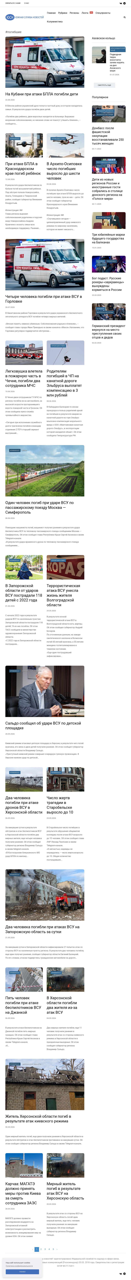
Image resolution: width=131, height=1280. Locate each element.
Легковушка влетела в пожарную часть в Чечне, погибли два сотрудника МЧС (23, 378)
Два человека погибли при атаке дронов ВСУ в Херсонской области (23, 805)
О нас (26, 3)
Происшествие (17, 42)
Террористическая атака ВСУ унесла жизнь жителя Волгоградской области (63, 595)
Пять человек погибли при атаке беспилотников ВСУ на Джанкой (23, 1005)
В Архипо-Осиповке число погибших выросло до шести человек (64, 171)
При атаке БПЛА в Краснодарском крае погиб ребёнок (23, 169)
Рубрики (62, 13)
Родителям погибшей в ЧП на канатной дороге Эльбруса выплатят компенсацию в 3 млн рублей (64, 383)
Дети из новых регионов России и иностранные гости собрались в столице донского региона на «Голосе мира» (107, 189)
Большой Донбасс (105, 111)
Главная (51, 13)
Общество (101, 166)
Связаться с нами (12, 3)
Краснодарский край (36, 42)
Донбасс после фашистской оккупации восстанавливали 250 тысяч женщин (108, 135)
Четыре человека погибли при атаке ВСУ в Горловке (43, 299)
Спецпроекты (103, 13)
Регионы (74, 13)
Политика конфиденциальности (19, 1266)
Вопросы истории (105, 114)
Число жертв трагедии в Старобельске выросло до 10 (60, 805)
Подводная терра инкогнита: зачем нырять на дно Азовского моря (117, 62)
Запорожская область (32, 874)
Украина (100, 261)
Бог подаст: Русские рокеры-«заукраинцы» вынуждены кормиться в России (108, 284)
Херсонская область (31, 671)
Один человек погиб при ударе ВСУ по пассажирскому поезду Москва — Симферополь (39, 507)
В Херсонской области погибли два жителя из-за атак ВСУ (62, 1005)
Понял (22, 1272)
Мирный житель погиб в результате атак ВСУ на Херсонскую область (65, 1191)
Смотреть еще (104, 85)
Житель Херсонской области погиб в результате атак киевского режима (38, 1118)
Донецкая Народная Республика (37, 244)
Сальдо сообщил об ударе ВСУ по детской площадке (43, 725)
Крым (24, 450)
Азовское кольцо (103, 38)
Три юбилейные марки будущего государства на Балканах (108, 238)
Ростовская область (106, 162)
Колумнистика (55, 21)
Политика (111, 261)
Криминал (14, 138)
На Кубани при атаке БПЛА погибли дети (41, 94)
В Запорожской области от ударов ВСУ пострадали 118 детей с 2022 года (23, 592)
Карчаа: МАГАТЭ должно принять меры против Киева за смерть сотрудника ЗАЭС (23, 1193)
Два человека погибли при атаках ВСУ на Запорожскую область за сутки (42, 929)
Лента (87, 13)
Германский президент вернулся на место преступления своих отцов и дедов (108, 331)
